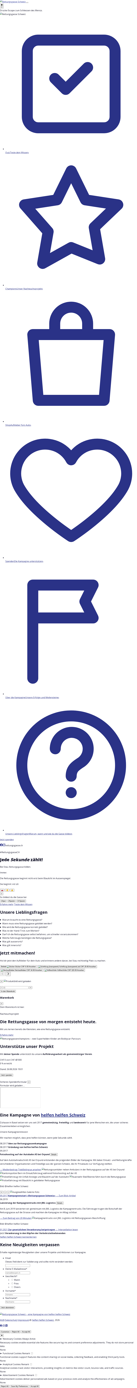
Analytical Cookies (12, 1364)
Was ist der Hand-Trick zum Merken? (20, 930)
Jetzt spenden (7, 839)
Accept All (26, 1332)
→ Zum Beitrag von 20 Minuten (16, 1218)
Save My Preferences (19, 1386)
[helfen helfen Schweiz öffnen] (35, 1314)
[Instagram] (4, 845)
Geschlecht (11, 1276)
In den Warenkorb (8, 991)
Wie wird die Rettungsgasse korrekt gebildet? (25, 927)
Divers (17, 1287)
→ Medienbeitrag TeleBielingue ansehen (20, 1169)
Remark (26, 1353)
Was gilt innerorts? (11, 945)
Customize (5, 1332)
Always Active (28, 1338)
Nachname (11, 1298)
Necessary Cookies (12, 1338)
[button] (83, 1169)
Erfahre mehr (7, 1035)
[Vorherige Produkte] (2, 974)
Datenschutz (11, 1320)
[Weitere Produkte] (8, 974)
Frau (16, 1283)
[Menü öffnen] (27, 2)
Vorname (10, 1290)
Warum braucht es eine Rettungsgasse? (22, 919)
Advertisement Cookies (14, 1375)
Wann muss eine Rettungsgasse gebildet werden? (27, 923)
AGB (2, 1320)
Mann (17, 1279)
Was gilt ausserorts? (12, 941)
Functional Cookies (12, 1353)
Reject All (15, 1332)
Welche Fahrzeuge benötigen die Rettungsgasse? (27, 937)
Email (8, 1258)
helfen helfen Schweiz (63, 1115)
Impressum (23, 1320)
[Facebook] (1, 845)
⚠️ (12, 890)
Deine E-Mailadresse (16, 1268)
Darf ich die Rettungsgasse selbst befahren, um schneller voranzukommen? (40, 934)
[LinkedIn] (6, 1325)
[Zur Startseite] (13, 1)
